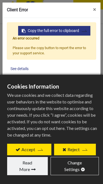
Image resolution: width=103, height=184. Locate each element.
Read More (25, 166)
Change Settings (73, 166)
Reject (74, 149)
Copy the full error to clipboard (53, 30)
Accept (28, 149)
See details (19, 68)
